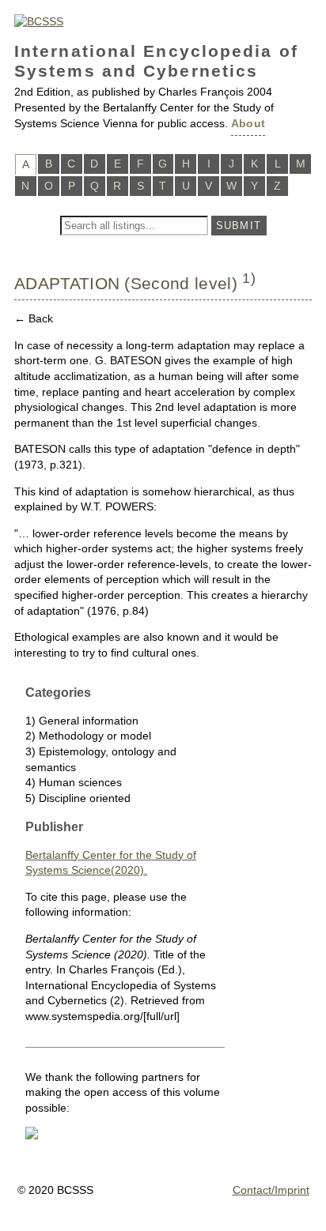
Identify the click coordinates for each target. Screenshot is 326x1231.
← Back (33, 318)
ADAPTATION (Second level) (125, 283)
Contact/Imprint (271, 1190)
